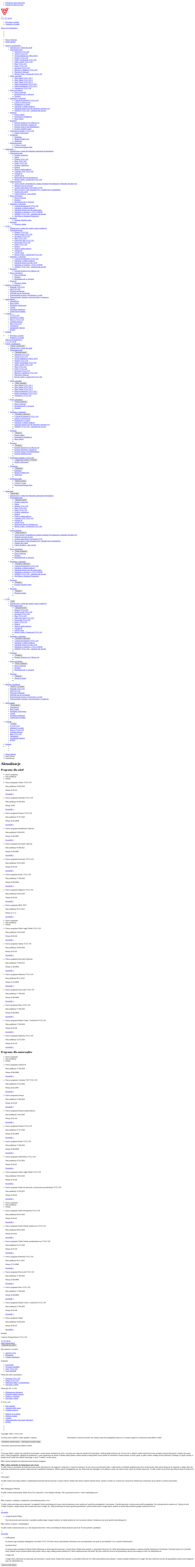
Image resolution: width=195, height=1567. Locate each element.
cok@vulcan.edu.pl (8, 1343)
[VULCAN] (11, 14)
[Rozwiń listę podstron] (21, 46)
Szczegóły (4, 1512)
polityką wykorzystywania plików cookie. (52, 1438)
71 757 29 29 (6, 18)
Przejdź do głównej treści (14, 5)
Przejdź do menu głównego (15, 3)
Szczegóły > (9, 794)
